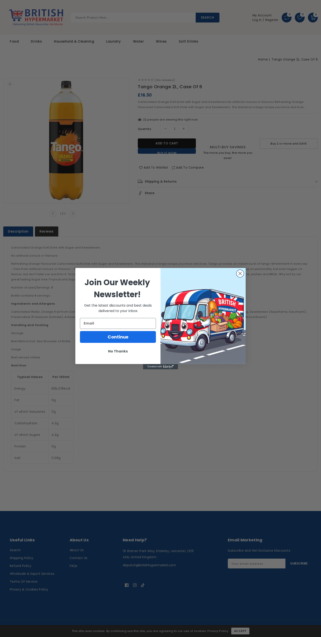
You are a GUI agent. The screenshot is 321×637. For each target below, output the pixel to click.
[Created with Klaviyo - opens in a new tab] (160, 366)
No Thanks (118, 351)
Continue (118, 337)
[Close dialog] (240, 273)
